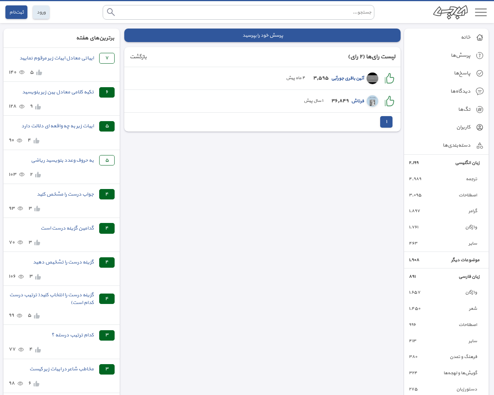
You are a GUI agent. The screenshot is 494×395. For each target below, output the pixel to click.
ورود (41, 12)
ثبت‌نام (16, 12)
